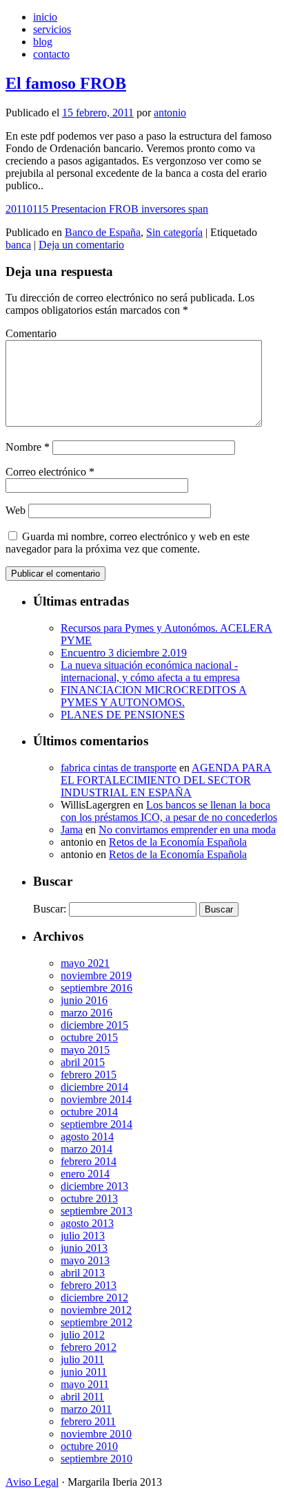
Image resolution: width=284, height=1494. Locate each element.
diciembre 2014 (94, 1087)
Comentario (31, 333)
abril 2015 (83, 1062)
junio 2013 (84, 1248)
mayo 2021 (85, 963)
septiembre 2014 (96, 1124)
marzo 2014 (86, 1149)
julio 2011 (82, 1359)
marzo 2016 (86, 1012)
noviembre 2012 (96, 1310)
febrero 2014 (88, 1161)
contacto (51, 54)
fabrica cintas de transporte (118, 767)
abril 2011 (82, 1396)
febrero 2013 (88, 1285)
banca (18, 244)
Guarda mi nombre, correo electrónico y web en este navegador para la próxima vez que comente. (128, 543)
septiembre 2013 (96, 1211)
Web (16, 510)
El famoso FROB (66, 83)
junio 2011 (84, 1372)
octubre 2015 (89, 1037)
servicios (52, 29)
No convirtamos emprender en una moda (187, 829)
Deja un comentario (81, 244)
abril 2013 (83, 1273)
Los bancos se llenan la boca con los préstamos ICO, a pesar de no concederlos (169, 811)
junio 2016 (84, 1000)
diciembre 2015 (94, 1025)
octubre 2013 (89, 1198)
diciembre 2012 (94, 1297)
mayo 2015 (85, 1050)
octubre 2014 (89, 1112)
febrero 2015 (88, 1074)
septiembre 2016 (96, 988)
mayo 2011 (85, 1384)
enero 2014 (85, 1174)
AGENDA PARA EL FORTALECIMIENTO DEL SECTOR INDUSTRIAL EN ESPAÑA (166, 780)
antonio (170, 112)
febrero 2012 (88, 1347)
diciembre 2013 (94, 1186)
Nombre (28, 447)
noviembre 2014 (96, 1099)
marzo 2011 (86, 1409)
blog (42, 41)
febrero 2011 (88, 1421)
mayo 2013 (85, 1260)
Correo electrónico (50, 472)
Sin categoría (174, 232)
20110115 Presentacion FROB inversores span (107, 209)
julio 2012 (83, 1335)
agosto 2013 (87, 1223)
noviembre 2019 (96, 975)
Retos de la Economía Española (178, 842)
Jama (72, 829)
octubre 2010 (89, 1446)
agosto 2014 (87, 1136)
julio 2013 (83, 1235)
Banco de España (103, 232)
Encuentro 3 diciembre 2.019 (124, 653)
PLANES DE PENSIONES (123, 715)
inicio (45, 17)
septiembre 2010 (96, 1458)
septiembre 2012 (96, 1322)
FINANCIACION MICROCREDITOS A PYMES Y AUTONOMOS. (154, 696)
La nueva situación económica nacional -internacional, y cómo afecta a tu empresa (150, 671)
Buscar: (49, 909)
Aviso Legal (32, 1482)
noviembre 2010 (96, 1434)
